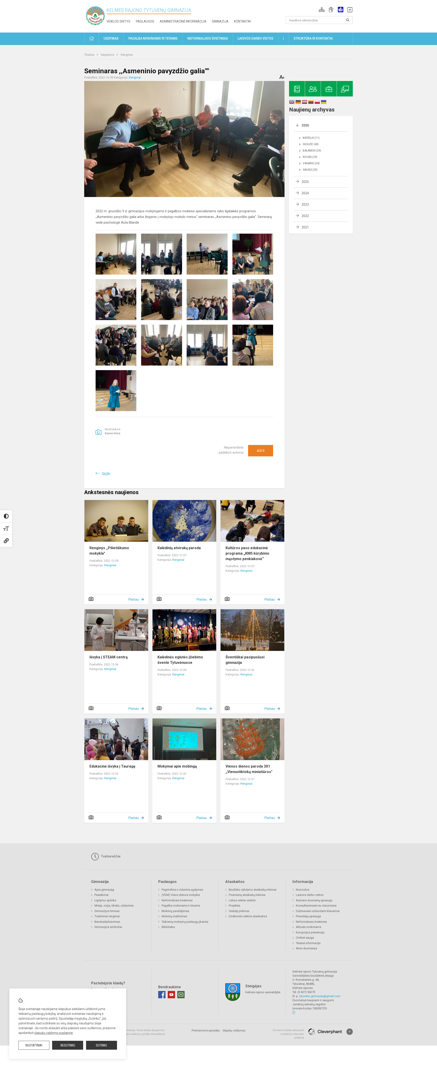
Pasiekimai (101, 895)
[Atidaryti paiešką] (347, 20)
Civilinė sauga (305, 937)
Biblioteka (168, 927)
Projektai (234, 905)
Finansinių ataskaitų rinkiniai (247, 895)
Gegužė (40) (311, 144)
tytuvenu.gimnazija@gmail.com (319, 996)
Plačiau (133, 599)
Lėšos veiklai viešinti (242, 900)
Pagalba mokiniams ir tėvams (181, 905)
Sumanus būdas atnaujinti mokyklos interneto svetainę (288, 1034)
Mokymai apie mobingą (177, 766)
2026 (305, 125)
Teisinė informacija (308, 943)
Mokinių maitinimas (174, 916)
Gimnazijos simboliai (108, 927)
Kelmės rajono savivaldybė (262, 992)
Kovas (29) (310, 157)
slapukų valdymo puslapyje (53, 1033)
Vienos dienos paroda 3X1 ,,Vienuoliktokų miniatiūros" (249, 769)
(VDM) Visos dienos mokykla (181, 895)
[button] (322, 9)
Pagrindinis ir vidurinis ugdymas (182, 889)
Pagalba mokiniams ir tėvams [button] (153, 38)
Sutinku (101, 1045)
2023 (305, 204)
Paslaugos (145, 21)
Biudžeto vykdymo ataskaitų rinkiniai (252, 889)
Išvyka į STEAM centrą (108, 657)
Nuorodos (302, 889)
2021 (305, 227)
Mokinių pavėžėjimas (175, 911)
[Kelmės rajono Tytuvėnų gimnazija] (95, 15)
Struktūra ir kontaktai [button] (313, 38)
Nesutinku (68, 1045)
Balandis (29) (312, 150)
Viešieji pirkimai (239, 911)
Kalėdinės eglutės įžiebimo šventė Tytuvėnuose (180, 660)
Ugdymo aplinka (105, 900)
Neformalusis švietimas (177, 900)
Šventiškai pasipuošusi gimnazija (245, 660)
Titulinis (89, 54)
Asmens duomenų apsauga (314, 900)
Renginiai (127, 54)
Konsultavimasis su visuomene (316, 905)
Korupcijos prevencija (310, 932)
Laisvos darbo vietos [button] (255, 38)
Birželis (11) (311, 137)
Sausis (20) (310, 169)
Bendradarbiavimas (107, 921)
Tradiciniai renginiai (107, 916)
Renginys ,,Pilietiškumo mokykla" (109, 551)
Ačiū (260, 451)
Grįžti (106, 474)
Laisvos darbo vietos (309, 895)
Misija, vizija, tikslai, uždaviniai (114, 905)
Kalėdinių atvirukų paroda (179, 548)
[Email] (181, 994)
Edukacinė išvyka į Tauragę (112, 766)
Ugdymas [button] (111, 38)
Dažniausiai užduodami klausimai (318, 911)
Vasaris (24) (311, 163)
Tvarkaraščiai (110, 856)
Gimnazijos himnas (106, 911)
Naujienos (108, 54)
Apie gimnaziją (104, 889)
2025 (305, 182)
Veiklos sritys (118, 21)
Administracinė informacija (183, 21)
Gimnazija (220, 21)
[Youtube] (171, 994)
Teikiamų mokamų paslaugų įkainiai (185, 921)
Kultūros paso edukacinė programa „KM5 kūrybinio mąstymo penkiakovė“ (247, 553)
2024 (305, 193)
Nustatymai (33, 1045)
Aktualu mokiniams (308, 927)
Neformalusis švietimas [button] (207, 38)
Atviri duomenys (306, 948)
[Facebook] (161, 994)
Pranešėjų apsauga (308, 916)
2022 (305, 216)
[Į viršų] (349, 1032)
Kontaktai (242, 21)
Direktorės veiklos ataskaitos (248, 916)
